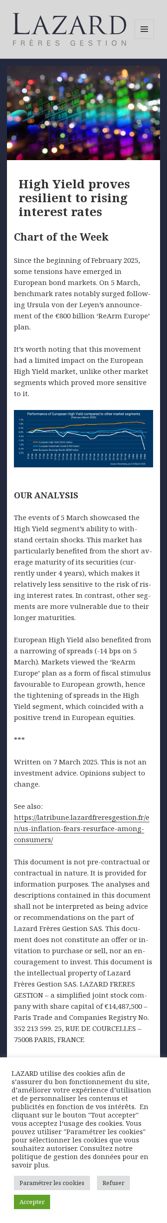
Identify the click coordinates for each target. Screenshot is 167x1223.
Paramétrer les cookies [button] (51, 1183)
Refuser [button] (113, 1183)
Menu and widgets (144, 38)
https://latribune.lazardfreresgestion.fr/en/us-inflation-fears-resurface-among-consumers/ (81, 828)
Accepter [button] (32, 1202)
